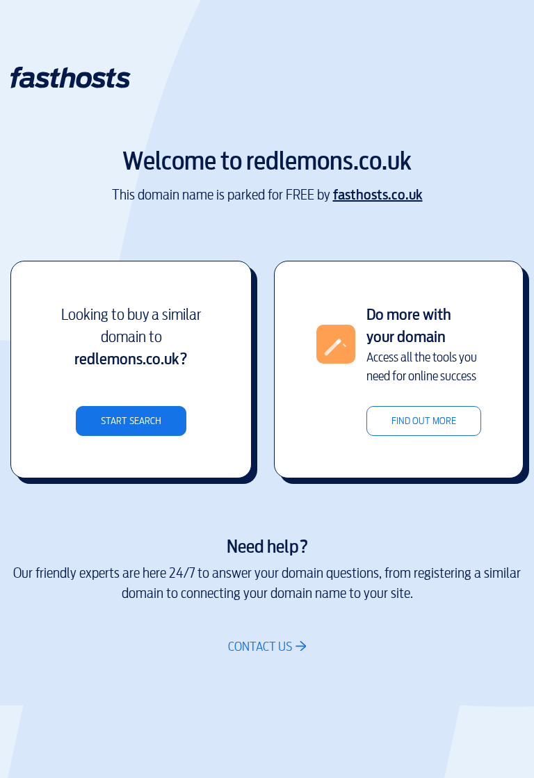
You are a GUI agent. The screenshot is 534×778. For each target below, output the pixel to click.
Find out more (423, 421)
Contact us (260, 646)
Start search (131, 421)
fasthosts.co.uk (378, 195)
